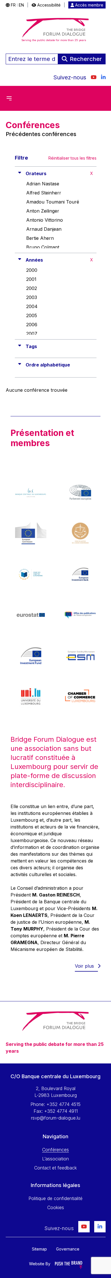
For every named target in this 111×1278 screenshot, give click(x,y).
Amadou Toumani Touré (52, 202)
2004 (32, 306)
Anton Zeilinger (42, 211)
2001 (31, 279)
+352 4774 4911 (61, 1111)
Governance (67, 1249)
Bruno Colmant (42, 247)
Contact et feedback (55, 1168)
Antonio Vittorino (44, 220)
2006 (31, 324)
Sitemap (39, 1249)
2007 (31, 333)
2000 (31, 270)
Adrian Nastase (42, 183)
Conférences (55, 1149)
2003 (31, 297)
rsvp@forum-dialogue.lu (55, 1118)
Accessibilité (48, 5)
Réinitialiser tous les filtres (72, 158)
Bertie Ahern (40, 238)
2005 (31, 315)
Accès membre (88, 5)
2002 (31, 288)
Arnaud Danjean (43, 229)
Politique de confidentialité (55, 1198)
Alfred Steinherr (43, 193)
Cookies (55, 1207)
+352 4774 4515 (63, 1104)
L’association (55, 1159)
